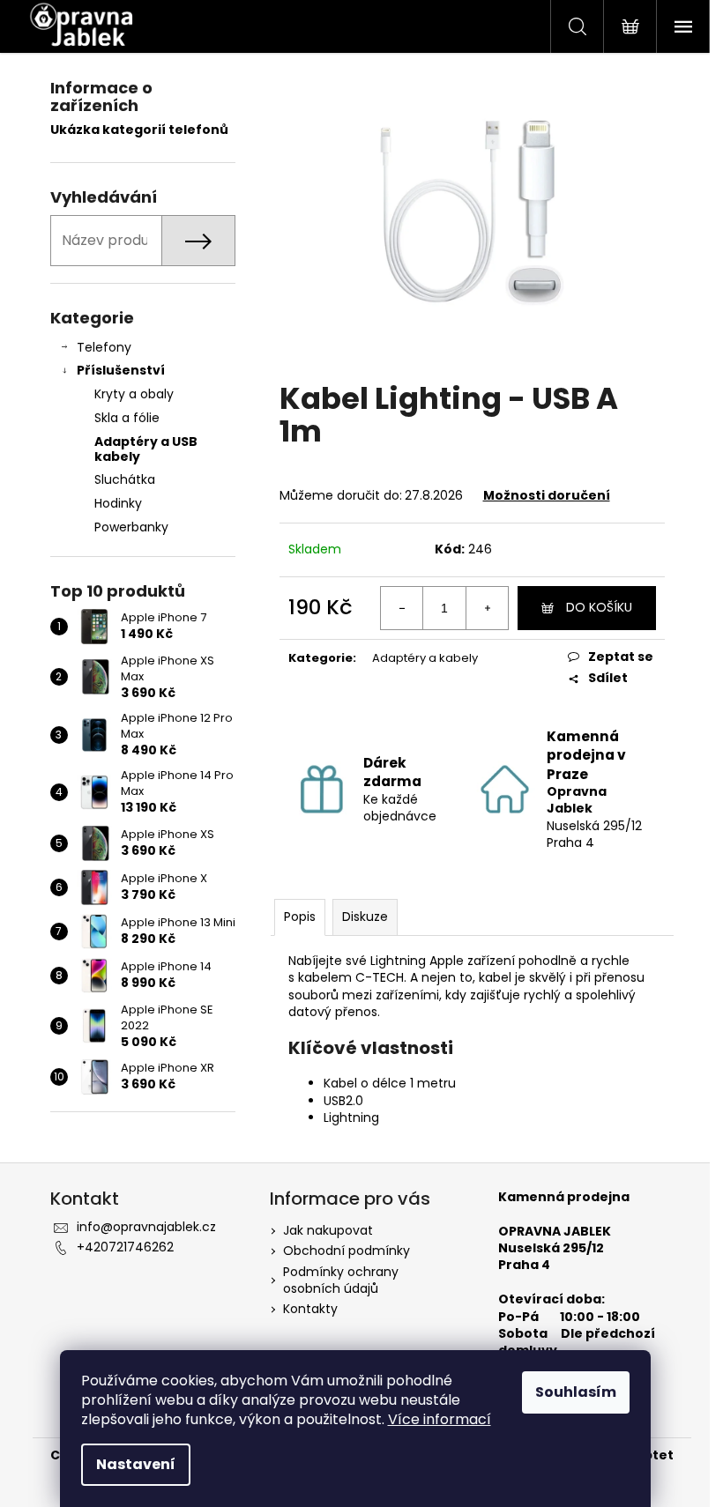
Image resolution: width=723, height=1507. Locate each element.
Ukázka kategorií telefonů (139, 130)
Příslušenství (121, 370)
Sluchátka (124, 479)
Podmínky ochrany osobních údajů (341, 1280)
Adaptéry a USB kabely (146, 449)
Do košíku (599, 607)
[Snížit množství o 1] (402, 608)
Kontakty (310, 1309)
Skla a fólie (127, 418)
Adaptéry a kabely (425, 658)
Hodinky (118, 503)
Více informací (439, 1419)
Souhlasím (575, 1392)
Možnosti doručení (546, 495)
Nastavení (135, 1464)
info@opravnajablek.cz (146, 1227)
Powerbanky (131, 527)
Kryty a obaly (134, 394)
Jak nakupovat (328, 1230)
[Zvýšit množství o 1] (487, 608)
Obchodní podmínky (346, 1250)
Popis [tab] (300, 916)
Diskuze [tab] (365, 916)
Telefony (104, 347)
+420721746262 (125, 1247)
